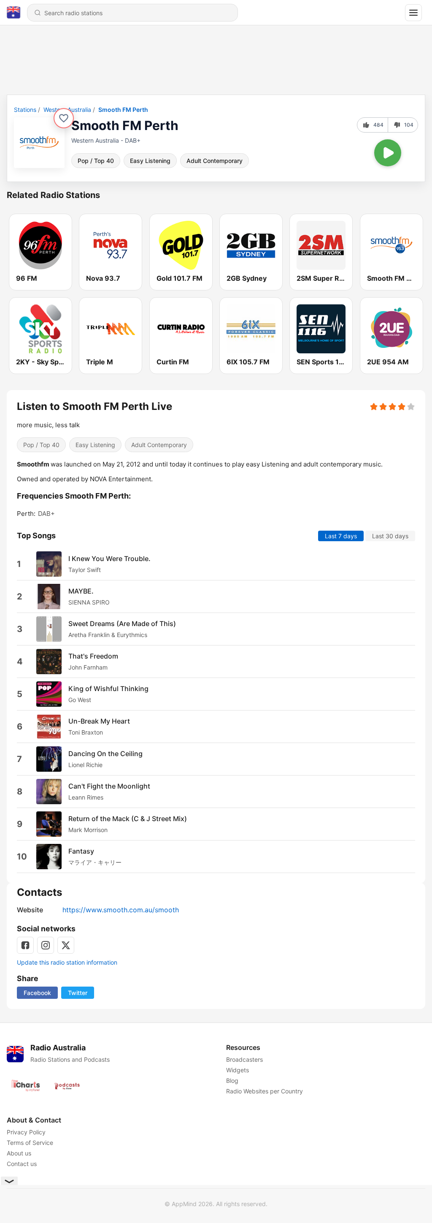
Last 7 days (341, 535)
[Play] (387, 152)
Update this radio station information (67, 962)
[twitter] (65, 945)
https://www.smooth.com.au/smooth (120, 910)
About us (19, 1153)
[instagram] (45, 945)
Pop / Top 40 (96, 160)
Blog (232, 1080)
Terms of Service (30, 1142)
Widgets (237, 1070)
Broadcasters (244, 1059)
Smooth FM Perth (123, 109)
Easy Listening (150, 160)
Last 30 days (390, 535)
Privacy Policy (26, 1132)
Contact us (22, 1163)
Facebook (37, 992)
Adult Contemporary (214, 160)
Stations (25, 109)
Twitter (77, 992)
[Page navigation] (413, 12)
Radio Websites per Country (264, 1091)
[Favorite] (64, 118)
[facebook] (25, 945)
